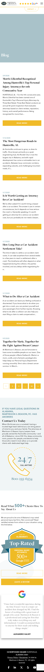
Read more (22, 123)
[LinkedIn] (15, 667)
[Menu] (41, 3)
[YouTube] (34, 667)
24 (32, 386)
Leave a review (22, 582)
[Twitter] (21, 667)
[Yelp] (28, 667)
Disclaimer (23, 657)
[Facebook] (8, 667)
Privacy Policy (12, 657)
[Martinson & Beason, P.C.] (8, 3)
